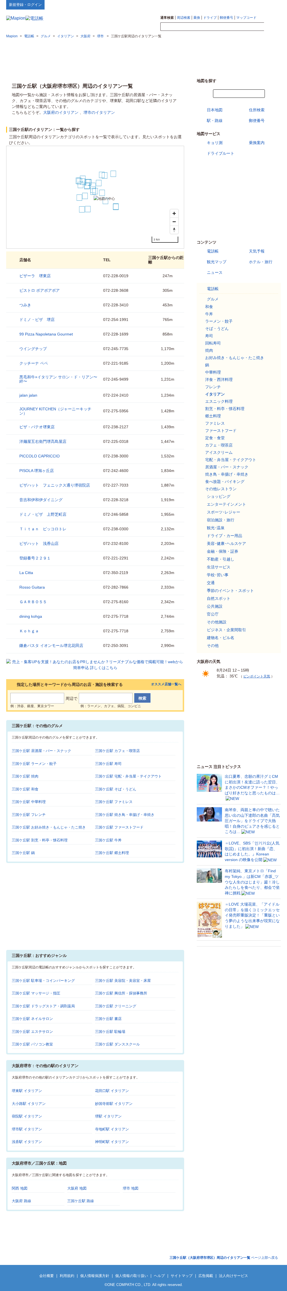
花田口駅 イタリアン (112, 1091)
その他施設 (216, 622)
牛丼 (209, 314)
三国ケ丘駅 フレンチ (29, 815)
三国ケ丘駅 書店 (108, 1019)
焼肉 (209, 350)
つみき (25, 305)
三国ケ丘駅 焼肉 (25, 776)
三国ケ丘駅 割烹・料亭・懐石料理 (40, 840)
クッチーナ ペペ (33, 363)
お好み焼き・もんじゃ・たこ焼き (234, 357)
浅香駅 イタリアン (27, 1142)
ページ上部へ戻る (224, 1258)
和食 (209, 306)
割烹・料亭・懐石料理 (224, 408)
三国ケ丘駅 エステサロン (32, 1031)
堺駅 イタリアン (108, 1116)
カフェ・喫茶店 (219, 445)
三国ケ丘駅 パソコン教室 (32, 1044)
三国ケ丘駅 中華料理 (29, 802)
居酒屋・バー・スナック (226, 467)
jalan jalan (28, 395)
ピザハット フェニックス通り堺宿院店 (54, 485)
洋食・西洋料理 (219, 379)
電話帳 (213, 251)
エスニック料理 (219, 401)
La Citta (26, 572)
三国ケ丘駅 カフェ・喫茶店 (117, 751)
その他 (213, 645)
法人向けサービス (233, 1276)
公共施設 (215, 606)
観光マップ (216, 262)
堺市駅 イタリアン (27, 1129)
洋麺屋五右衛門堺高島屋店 (42, 441)
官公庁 (213, 614)
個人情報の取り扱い (131, 1276)
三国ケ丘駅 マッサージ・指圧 (36, 993)
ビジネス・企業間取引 (226, 630)
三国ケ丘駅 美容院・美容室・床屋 (123, 980)
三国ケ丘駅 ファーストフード (119, 827)
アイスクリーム (219, 452)
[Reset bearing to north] (174, 230)
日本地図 (215, 110)
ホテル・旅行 (260, 262)
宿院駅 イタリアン (27, 1116)
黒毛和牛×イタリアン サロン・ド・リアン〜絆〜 (58, 379)
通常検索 (167, 18)
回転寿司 (213, 343)
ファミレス (215, 423)
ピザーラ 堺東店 (35, 276)
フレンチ (213, 387)
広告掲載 (205, 1276)
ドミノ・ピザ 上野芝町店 (42, 514)
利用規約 (67, 1276)
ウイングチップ (33, 348)
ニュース (215, 272)
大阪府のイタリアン (60, 112)
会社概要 (46, 1276)
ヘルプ (254, 4)
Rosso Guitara (32, 587)
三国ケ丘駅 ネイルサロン (32, 1019)
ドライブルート (220, 153)
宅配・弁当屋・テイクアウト (230, 459)
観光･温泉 (215, 528)
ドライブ (210, 18)
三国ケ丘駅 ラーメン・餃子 (34, 764)
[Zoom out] (174, 222)
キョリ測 (215, 142)
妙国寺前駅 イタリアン (114, 1104)
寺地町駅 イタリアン (112, 1129)
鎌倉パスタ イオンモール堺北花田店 (51, 645)
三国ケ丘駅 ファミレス (114, 802)
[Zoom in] (174, 213)
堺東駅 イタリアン (27, 1091)
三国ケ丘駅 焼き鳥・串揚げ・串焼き (124, 815)
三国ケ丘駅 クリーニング (115, 1006)
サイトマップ (271, 4)
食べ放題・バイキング (224, 481)
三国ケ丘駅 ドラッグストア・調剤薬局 (43, 1006)
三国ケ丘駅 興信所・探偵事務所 (121, 993)
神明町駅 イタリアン (112, 1142)
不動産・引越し (220, 559)
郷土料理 (213, 416)
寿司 (209, 336)
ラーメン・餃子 (219, 321)
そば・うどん (217, 328)
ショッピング (218, 496)
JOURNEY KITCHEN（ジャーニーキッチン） (55, 411)
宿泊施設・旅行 (220, 520)
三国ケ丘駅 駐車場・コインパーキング (43, 980)
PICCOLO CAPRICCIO (39, 456)
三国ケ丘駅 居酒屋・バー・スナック (41, 751)
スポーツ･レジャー (223, 512)
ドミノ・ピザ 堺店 (37, 319)
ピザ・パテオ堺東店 (37, 427)
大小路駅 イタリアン (29, 1104)
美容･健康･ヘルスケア (226, 543)
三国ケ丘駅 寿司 (108, 764)
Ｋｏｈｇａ (29, 631)
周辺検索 (183, 18)
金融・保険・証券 (222, 551)
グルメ (213, 299)
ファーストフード (221, 430)
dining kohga (30, 616)
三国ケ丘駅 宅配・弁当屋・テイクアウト (128, 776)
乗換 (196, 18)
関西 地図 (19, 1188)
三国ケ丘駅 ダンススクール (117, 1044)
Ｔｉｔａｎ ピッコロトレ (42, 529)
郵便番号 (226, 18)
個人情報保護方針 (94, 1276)
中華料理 (213, 372)
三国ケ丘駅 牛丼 (108, 840)
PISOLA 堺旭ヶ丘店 (36, 470)
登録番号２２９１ (35, 558)
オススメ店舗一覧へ (166, 684)
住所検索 (257, 110)
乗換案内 (257, 142)
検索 (272, 27)
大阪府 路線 (21, 1201)
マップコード (246, 18)
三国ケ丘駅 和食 (25, 789)
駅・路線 (215, 120)
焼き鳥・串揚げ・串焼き (226, 474)
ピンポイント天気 (256, 676)
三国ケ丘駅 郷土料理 (112, 853)
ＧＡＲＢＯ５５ (33, 602)
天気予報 (257, 251)
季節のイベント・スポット (230, 590)
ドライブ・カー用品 (224, 535)
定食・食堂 (215, 438)
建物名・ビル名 (220, 637)
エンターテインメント (226, 504)
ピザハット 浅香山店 (39, 543)
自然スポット (218, 598)
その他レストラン (221, 489)
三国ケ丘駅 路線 (80, 1201)
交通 (211, 582)
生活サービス (218, 567)
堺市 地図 (130, 1188)
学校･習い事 (217, 575)
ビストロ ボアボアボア (39, 290)
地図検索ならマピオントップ (226, 4)
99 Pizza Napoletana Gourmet (46, 334)
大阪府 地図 (77, 1188)
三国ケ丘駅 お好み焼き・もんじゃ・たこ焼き (49, 827)
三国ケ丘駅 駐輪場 (110, 1031)
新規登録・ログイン (25, 5)
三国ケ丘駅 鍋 (23, 853)
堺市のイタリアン (99, 112)
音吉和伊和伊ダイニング (41, 500)
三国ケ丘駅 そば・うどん (115, 789)
